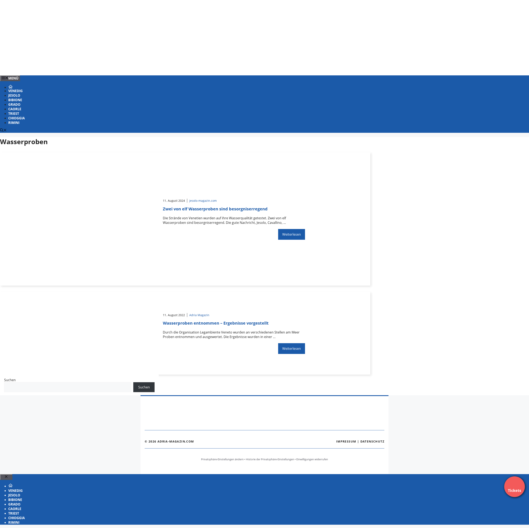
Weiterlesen (291, 234)
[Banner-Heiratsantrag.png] (83, 67)
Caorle (14, 109)
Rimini (13, 122)
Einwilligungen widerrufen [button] (312, 459)
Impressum (346, 441)
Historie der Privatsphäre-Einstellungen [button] (270, 459)
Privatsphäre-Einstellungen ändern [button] (222, 459)
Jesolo (14, 95)
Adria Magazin (199, 315)
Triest (13, 113)
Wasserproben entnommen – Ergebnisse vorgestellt (216, 323)
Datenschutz (372, 441)
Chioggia (16, 118)
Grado (14, 104)
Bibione (15, 100)
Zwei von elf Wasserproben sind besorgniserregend (215, 209)
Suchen (10, 380)
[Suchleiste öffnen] (3, 130)
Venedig (15, 91)
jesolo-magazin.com (203, 201)
